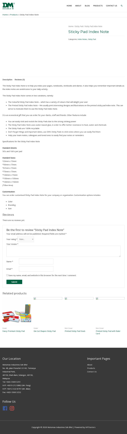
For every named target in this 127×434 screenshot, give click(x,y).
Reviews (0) (20, 79)
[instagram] (12, 408)
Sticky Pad (79, 26)
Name (9, 261)
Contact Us (92, 371)
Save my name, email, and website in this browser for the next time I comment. (42, 275)
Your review (12, 244)
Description (7, 79)
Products (91, 368)
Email (9, 269)
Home (70, 26)
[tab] (7, 79)
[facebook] (5, 408)
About (89, 364)
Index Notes (82, 39)
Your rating (11, 239)
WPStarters (90, 427)
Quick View (16, 323)
